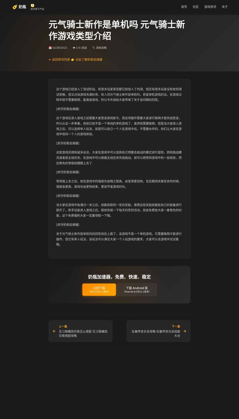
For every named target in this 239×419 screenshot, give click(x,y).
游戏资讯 (210, 7)
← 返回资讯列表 (59, 59)
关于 (225, 7)
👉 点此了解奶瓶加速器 (86, 59)
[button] (99, 289)
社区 (196, 7)
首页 (184, 7)
